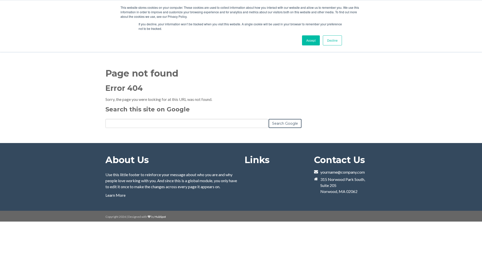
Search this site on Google (147, 109)
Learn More (115, 195)
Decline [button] (332, 40)
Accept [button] (311, 40)
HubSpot (160, 217)
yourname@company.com (342, 172)
